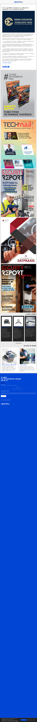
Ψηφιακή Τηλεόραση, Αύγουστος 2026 (9, 364)
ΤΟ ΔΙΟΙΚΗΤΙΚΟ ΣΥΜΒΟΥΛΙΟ (6, 62)
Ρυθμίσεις (30, 719)
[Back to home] (18, 2)
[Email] (10, 400)
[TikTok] (3, 400)
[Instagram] (6, 400)
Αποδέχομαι (23, 719)
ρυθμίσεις (16, 721)
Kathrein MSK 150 (5, 327)
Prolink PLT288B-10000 (18, 327)
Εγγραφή (3, 396)
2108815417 (18, 387)
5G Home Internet (23, 364)
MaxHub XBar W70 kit (30, 327)
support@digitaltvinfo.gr (17, 389)
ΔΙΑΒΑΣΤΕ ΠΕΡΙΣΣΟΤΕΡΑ (18, 343)
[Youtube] (8, 400)
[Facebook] (1, 400)
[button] (35, 2)
